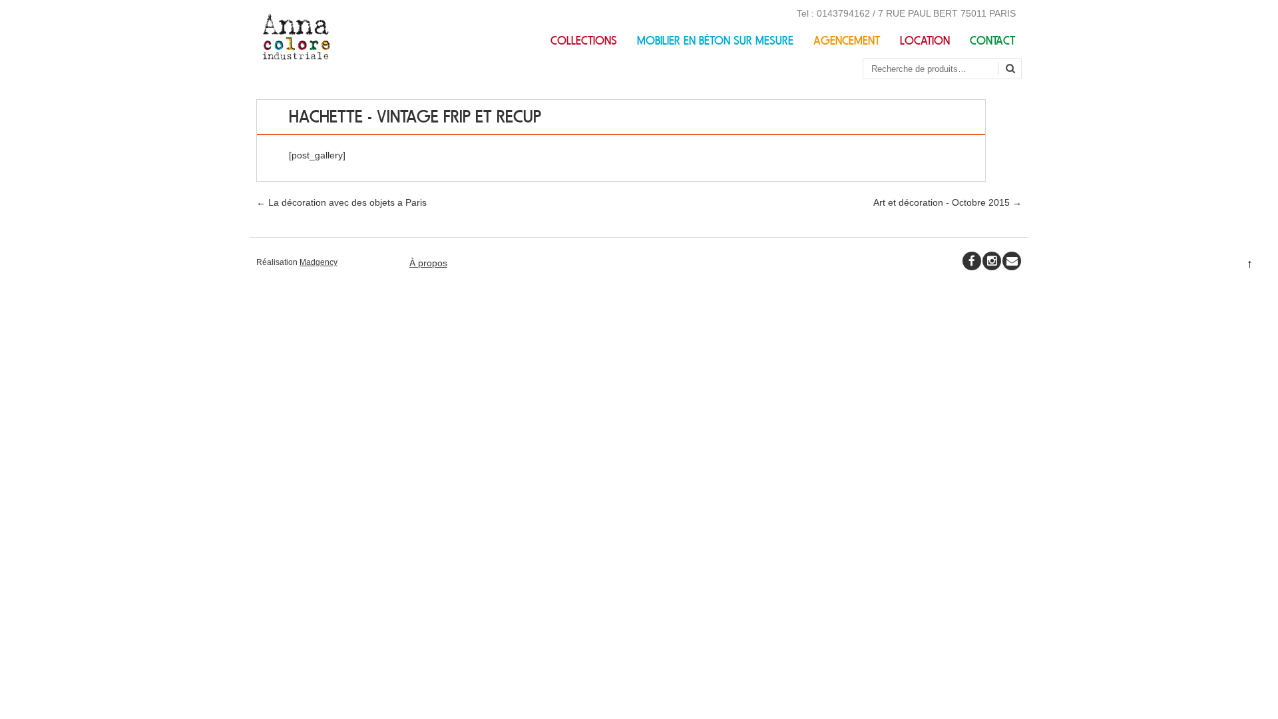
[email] (1012, 261)
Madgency (318, 262)
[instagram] (992, 261)
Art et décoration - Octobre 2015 (947, 202)
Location (925, 41)
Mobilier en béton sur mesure (715, 41)
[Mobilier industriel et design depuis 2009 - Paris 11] (296, 56)
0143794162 (843, 13)
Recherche (1015, 69)
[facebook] (972, 261)
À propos (428, 263)
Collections (583, 41)
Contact (992, 41)
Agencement (846, 41)
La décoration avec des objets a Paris (341, 202)
